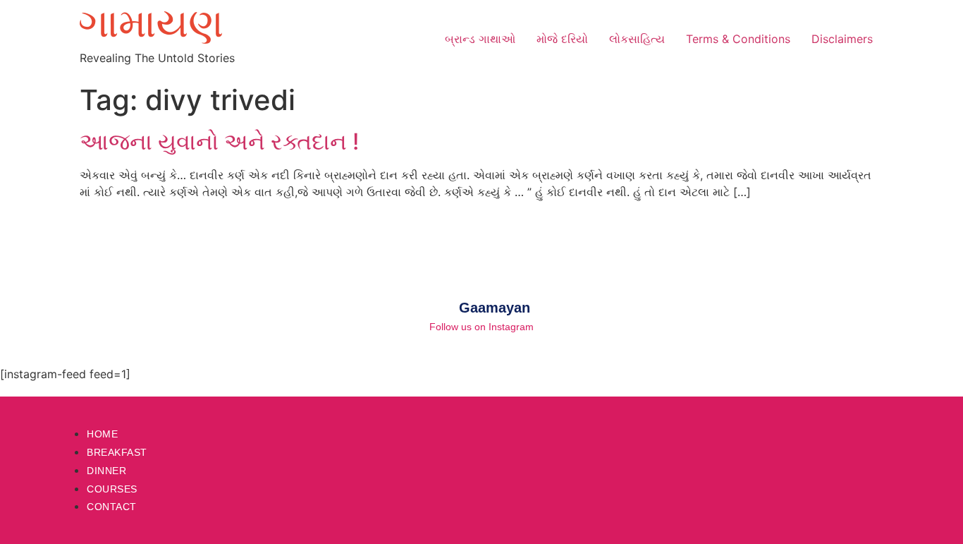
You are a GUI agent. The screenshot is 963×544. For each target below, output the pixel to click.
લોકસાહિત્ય (637, 39)
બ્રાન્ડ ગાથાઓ (480, 39)
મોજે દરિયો (562, 39)
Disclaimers (842, 39)
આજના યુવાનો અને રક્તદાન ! (219, 141)
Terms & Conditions (738, 39)
